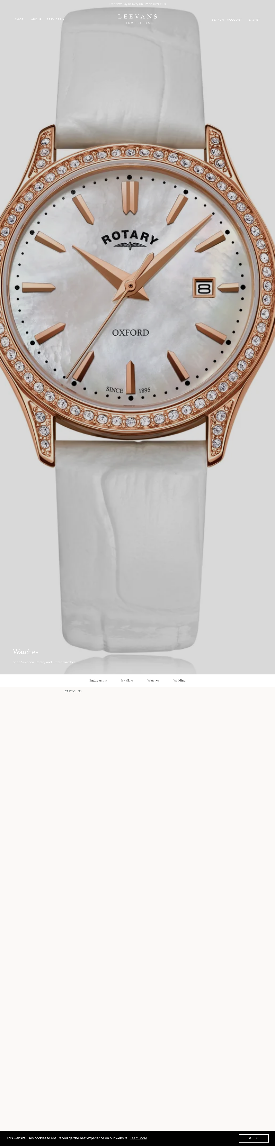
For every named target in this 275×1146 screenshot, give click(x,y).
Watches (153, 680)
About (36, 19)
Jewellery (127, 680)
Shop (19, 19)
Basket (254, 19)
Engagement (98, 680)
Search (218, 19)
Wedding (179, 680)
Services (54, 19)
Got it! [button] (253, 1138)
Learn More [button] (138, 1138)
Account (235, 19)
